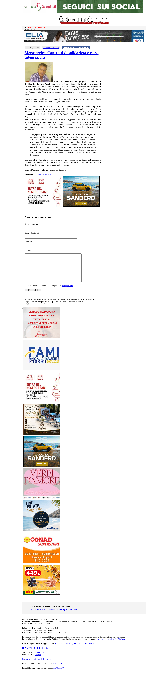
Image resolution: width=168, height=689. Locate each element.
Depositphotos (41, 652)
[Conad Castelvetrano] (41, 563)
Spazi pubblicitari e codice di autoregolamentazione (55, 609)
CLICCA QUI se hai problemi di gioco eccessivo (74, 643)
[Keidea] (41, 595)
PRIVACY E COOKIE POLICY (35, 648)
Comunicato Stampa (51, 48)
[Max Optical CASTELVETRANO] (41, 530)
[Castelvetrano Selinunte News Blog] (84, 23)
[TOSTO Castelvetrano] (42, 434)
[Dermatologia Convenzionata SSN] (41, 338)
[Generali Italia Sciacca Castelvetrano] (43, 206)
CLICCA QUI (57, 663)
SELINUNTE (32, 30)
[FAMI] (41, 370)
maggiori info (67, 286)
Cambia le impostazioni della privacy (36, 659)
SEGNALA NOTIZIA (36, 27)
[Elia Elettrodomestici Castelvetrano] (84, 42)
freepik (38, 655)
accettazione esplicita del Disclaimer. (112, 639)
